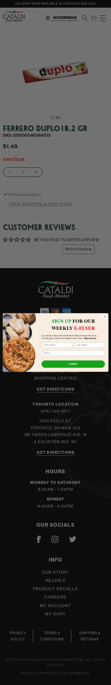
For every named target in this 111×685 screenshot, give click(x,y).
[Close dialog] (104, 316)
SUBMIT (73, 364)
